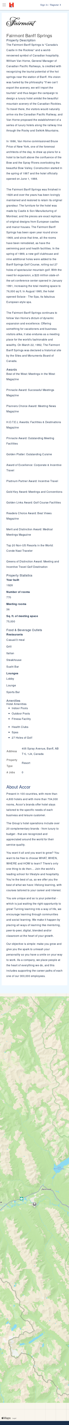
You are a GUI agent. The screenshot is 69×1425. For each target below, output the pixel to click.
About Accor (18, 787)
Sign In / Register (50, 4)
